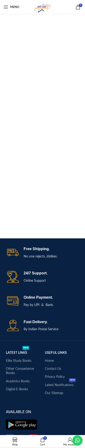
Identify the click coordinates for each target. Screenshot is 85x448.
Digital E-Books (17, 389)
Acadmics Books (18, 381)
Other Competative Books (20, 371)
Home (49, 360)
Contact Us (53, 369)
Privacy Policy (55, 377)
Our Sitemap (54, 393)
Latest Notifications (60, 384)
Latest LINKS (17, 351)
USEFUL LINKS (56, 352)
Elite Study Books (18, 360)
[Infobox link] (42, 253)
